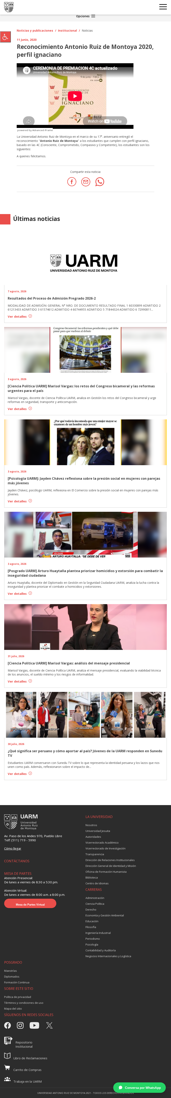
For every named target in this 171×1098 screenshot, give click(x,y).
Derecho (91, 909)
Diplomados (11, 976)
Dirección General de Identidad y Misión (111, 866)
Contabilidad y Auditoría (101, 950)
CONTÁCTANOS (16, 861)
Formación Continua (16, 982)
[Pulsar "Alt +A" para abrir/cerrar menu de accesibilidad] (5, 36)
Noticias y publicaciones (35, 30)
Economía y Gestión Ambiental (105, 915)
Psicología (92, 944)
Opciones (83, 16)
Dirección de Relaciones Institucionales (110, 860)
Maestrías (10, 971)
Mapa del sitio (13, 1008)
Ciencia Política (95, 904)
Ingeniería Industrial (98, 933)
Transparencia (95, 854)
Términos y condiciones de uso (23, 1003)
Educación (92, 921)
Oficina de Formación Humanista (106, 872)
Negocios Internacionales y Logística (108, 956)
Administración (95, 898)
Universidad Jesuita (98, 831)
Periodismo (93, 939)
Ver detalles (18, 316)
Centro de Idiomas (97, 883)
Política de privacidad (17, 997)
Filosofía (91, 927)
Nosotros (91, 825)
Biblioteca (92, 877)
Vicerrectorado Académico (102, 842)
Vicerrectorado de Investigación (106, 848)
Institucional (67, 30)
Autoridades (93, 837)
